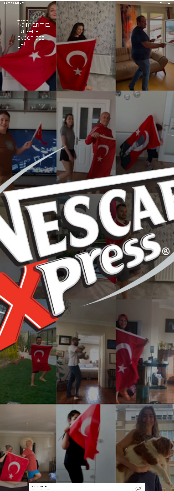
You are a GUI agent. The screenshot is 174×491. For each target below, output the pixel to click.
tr (161, 3)
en (163, 3)
